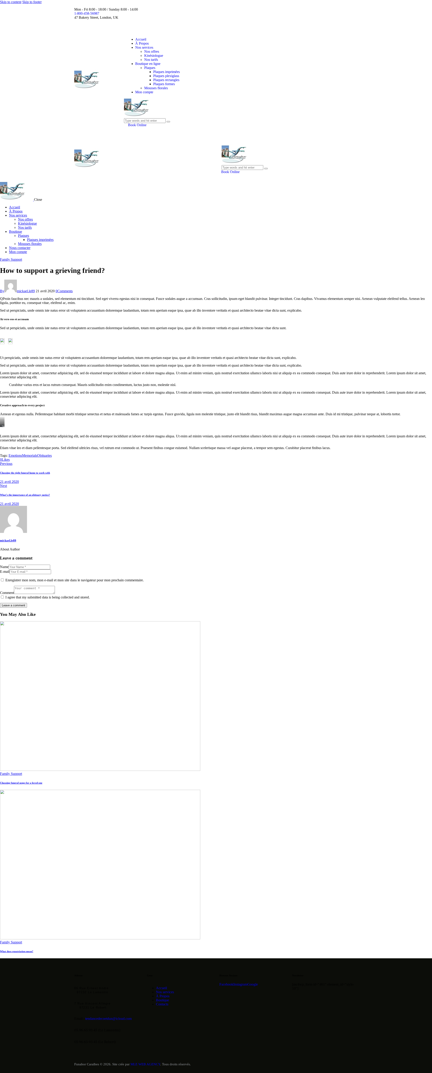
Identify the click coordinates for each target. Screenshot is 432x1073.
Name (4, 567)
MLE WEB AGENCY (145, 1064)
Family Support (11, 259)
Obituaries (44, 455)
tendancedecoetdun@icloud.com (108, 1018)
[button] (5, 459)
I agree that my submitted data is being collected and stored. (47, 597)
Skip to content (10, 2)
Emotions (15, 455)
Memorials (29, 455)
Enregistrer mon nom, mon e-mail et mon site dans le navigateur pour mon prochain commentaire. (74, 580)
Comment (7, 593)
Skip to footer (32, 2)
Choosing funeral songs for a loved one (21, 782)
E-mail (4, 571)
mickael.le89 (8, 540)
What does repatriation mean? (16, 951)
